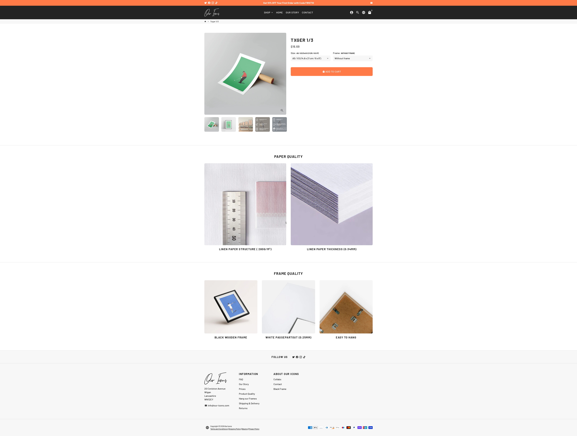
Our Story (244, 384)
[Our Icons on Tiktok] (216, 2)
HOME (279, 12)
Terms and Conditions (219, 429)
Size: (305, 53)
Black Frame (279, 388)
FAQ (241, 379)
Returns (243, 408)
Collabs (277, 379)
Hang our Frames (248, 398)
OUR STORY (292, 12)
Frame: (344, 53)
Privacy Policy (254, 429)
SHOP (268, 12)
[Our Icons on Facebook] (209, 2)
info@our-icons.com (217, 405)
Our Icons (228, 426)
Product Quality (247, 393)
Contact (277, 384)
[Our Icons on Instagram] (213, 2)
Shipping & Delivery (249, 403)
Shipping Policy (234, 429)
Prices (242, 388)
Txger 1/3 (214, 21)
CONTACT (307, 12)
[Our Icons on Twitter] (205, 2)
